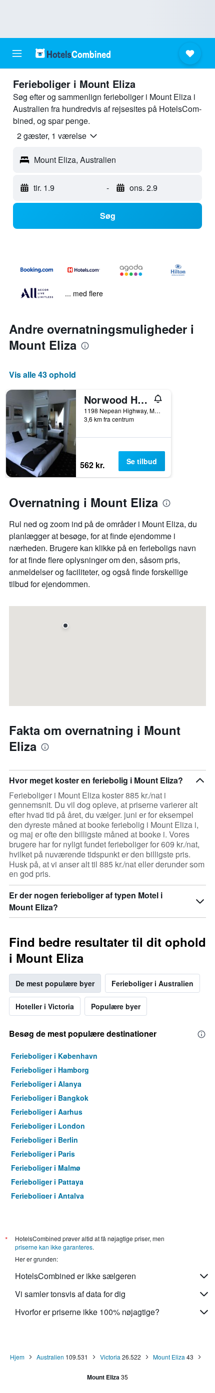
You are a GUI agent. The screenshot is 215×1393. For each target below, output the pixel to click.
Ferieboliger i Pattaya (47, 1182)
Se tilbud (141, 461)
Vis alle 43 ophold (42, 374)
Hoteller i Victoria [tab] (45, 1006)
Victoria (110, 1357)
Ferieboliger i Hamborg (50, 1070)
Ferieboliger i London (48, 1126)
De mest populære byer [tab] (55, 983)
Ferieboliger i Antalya (47, 1196)
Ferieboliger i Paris (43, 1154)
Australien (50, 1357)
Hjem (17, 1357)
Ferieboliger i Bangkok (49, 1098)
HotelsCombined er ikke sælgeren (75, 1276)
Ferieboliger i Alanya (46, 1084)
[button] (17, 53)
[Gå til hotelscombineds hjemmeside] (73, 53)
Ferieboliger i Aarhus (46, 1112)
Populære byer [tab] (115, 1006)
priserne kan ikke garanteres (53, 1247)
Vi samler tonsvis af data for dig (70, 1294)
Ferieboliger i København (54, 1056)
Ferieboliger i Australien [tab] (153, 983)
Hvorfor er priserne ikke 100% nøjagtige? (87, 1312)
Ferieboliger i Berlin (44, 1140)
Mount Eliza (169, 1357)
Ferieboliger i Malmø (45, 1168)
